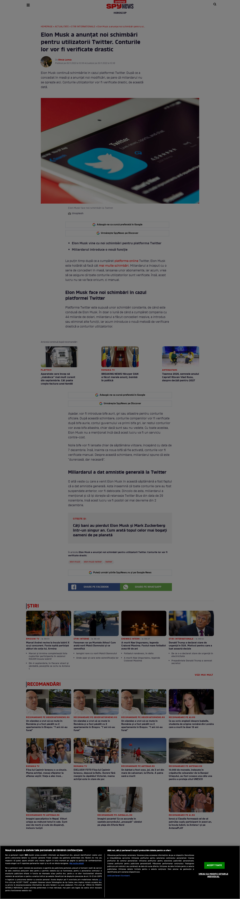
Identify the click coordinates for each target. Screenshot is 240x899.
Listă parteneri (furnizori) (118, 875)
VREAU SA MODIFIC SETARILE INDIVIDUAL (213, 875)
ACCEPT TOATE (214, 865)
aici (100, 879)
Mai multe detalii (76, 863)
